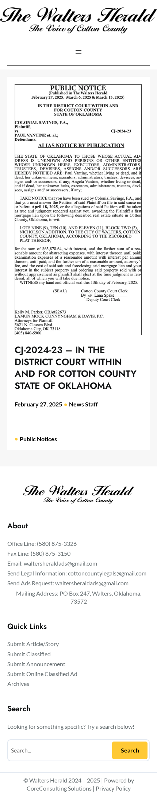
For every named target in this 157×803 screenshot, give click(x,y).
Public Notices (38, 438)
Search (130, 750)
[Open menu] (78, 52)
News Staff (83, 404)
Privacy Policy (113, 788)
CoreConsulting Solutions (59, 788)
